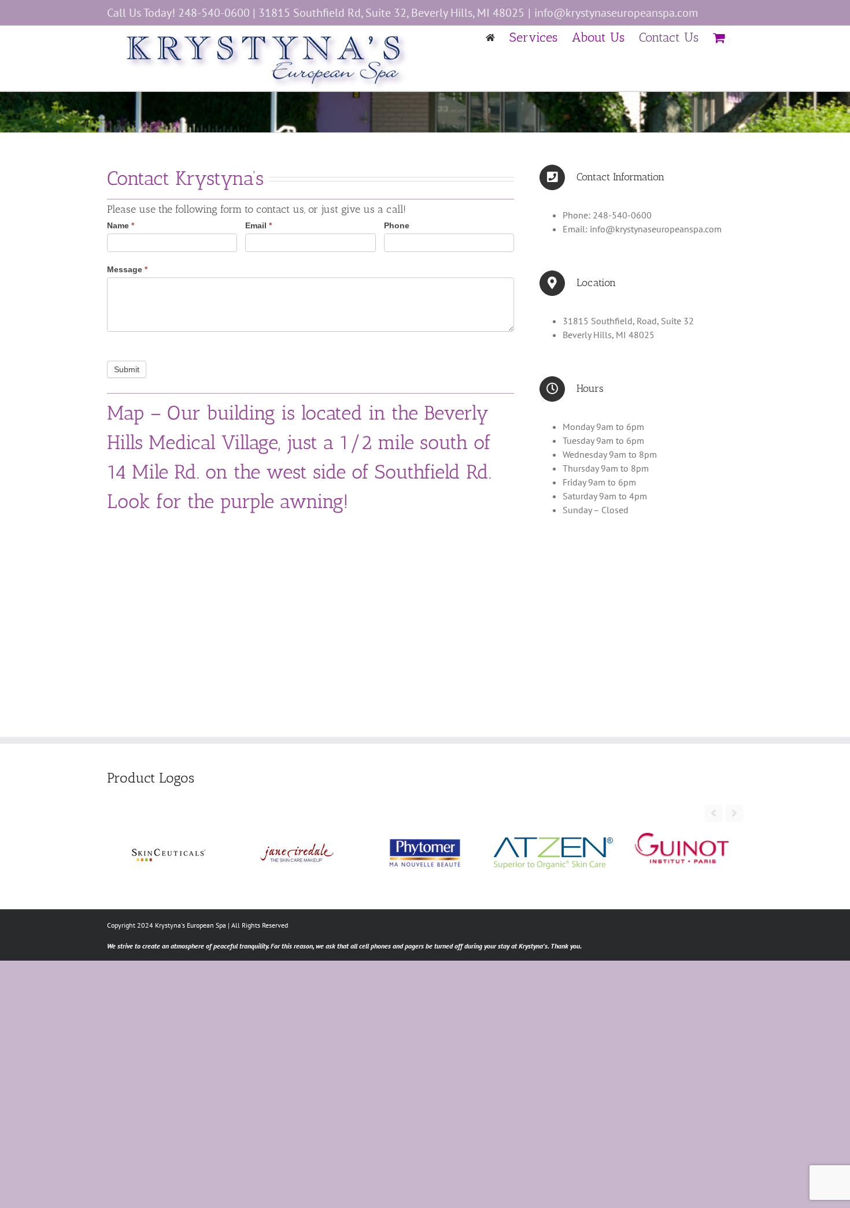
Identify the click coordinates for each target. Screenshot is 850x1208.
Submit (126, 369)
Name (120, 225)
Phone (396, 225)
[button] (734, 813)
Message (127, 269)
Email (258, 225)
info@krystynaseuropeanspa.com (616, 12)
